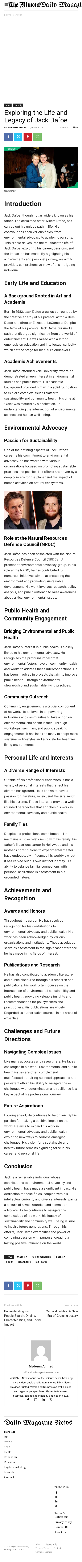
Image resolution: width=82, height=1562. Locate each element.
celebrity (18, 105)
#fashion (22, 1256)
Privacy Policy (63, 1522)
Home (8, 15)
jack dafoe (42, 1261)
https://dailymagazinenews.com (41, 1372)
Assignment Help (42, 1256)
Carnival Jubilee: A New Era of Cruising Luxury (62, 1313)
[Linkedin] (45, 1400)
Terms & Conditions (61, 1514)
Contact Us (61, 1527)
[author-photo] (41, 1360)
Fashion (60, 1256)
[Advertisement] (41, 61)
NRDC (52, 559)
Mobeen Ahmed (17, 127)
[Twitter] (18, 137)
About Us (60, 1532)
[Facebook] (8, 137)
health (9, 1261)
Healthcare (24, 1261)
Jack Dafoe (33, 312)
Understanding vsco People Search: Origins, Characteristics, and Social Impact (22, 1317)
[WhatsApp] (37, 137)
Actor (19, 15)
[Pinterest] (28, 137)
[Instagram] (37, 1400)
